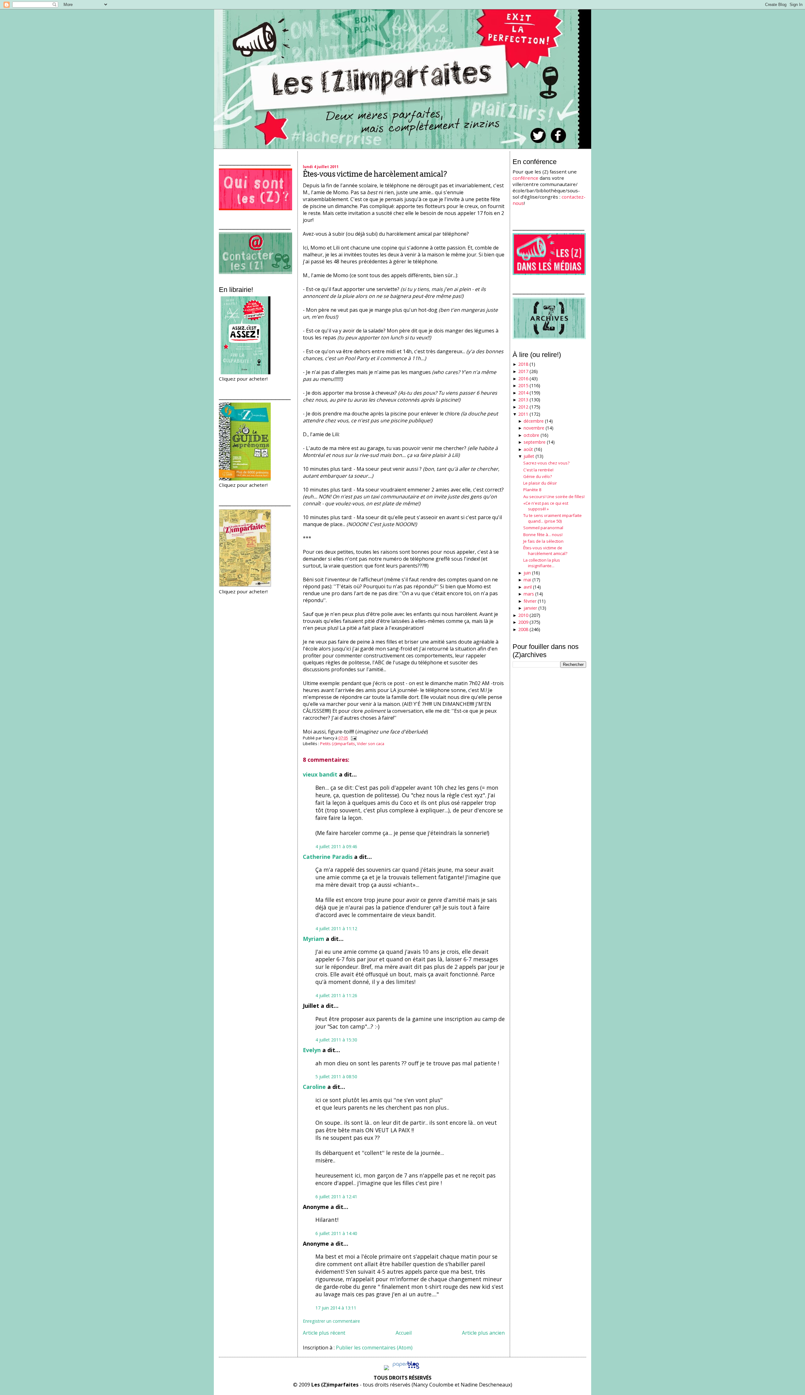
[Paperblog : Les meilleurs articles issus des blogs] (405, 1368)
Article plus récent (324, 1332)
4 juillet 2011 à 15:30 (336, 1040)
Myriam (313, 938)
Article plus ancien (483, 1332)
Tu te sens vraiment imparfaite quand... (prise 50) (552, 518)
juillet (529, 456)
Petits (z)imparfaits (337, 743)
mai (527, 580)
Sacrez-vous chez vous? (546, 463)
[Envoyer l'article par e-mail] (353, 738)
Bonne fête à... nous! (543, 534)
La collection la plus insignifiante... (541, 562)
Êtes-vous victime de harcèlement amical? (375, 173)
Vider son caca (370, 743)
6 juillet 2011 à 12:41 (336, 1197)
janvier (530, 608)
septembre (535, 442)
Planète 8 (532, 489)
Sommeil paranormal (543, 527)
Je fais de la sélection (543, 541)
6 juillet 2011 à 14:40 (336, 1233)
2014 (523, 393)
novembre (534, 428)
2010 (523, 615)
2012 (523, 407)
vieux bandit (320, 774)
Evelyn (312, 1050)
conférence (525, 178)
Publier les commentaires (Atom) (374, 1347)
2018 (523, 364)
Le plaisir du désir (540, 483)
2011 (523, 414)
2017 (523, 371)
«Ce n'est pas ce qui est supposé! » (545, 506)
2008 (523, 629)
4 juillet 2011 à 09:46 (336, 846)
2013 (523, 400)
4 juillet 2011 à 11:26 (336, 995)
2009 (523, 622)
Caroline (314, 1086)
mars (529, 594)
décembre (534, 421)
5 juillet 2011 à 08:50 (336, 1076)
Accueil (404, 1332)
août (528, 449)
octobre (531, 435)
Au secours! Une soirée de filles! (554, 496)
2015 (523, 385)
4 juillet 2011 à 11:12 (336, 928)
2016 (523, 379)
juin (527, 573)
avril (528, 587)
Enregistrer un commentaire (331, 1321)
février (530, 601)
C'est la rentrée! (538, 470)
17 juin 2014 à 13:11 (335, 1308)
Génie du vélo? (537, 476)
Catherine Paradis (328, 856)
